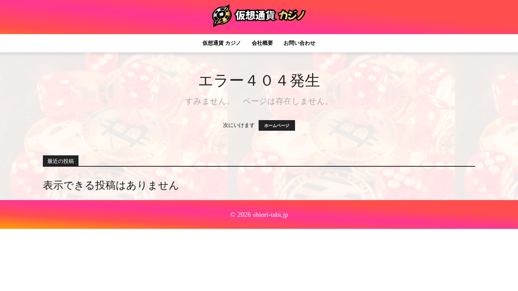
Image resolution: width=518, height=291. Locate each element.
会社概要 (262, 43)
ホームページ (276, 125)
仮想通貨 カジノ (221, 43)
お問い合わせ (300, 43)
